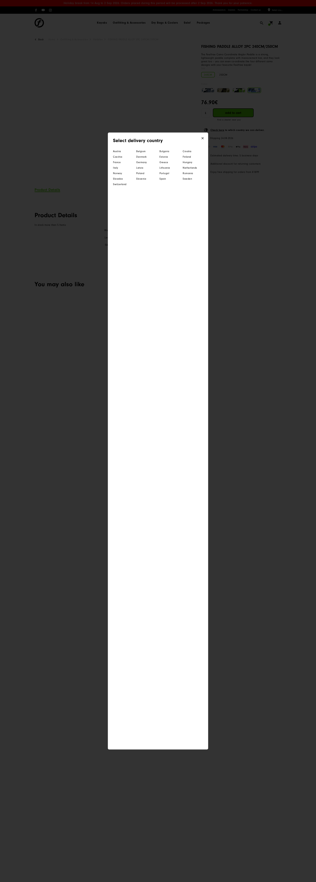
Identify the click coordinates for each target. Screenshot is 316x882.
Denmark (141, 156)
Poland (140, 173)
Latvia (139, 167)
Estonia (163, 156)
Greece (163, 162)
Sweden (187, 178)
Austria (117, 151)
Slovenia (141, 178)
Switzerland (120, 184)
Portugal (164, 173)
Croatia (187, 151)
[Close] (202, 138)
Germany (141, 162)
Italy (115, 167)
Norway (117, 173)
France (117, 162)
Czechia (117, 156)
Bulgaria (164, 151)
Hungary (187, 162)
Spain (162, 178)
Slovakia (118, 178)
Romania (188, 173)
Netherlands (190, 167)
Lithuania (164, 167)
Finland (187, 156)
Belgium (141, 151)
